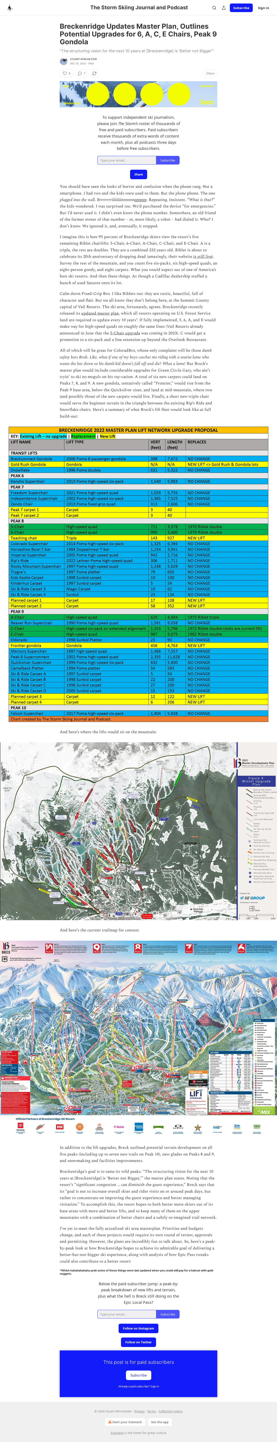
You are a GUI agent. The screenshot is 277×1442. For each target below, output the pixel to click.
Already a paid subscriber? (138, 1386)
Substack (117, 1433)
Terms (151, 1411)
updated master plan (100, 313)
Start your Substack (127, 1422)
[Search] (214, 7)
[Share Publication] (223, 7)
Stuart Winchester (83, 59)
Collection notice (171, 1411)
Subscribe (241, 8)
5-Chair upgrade (125, 333)
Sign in (263, 8)
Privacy (139, 1411)
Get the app (160, 1422)
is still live (202, 256)
